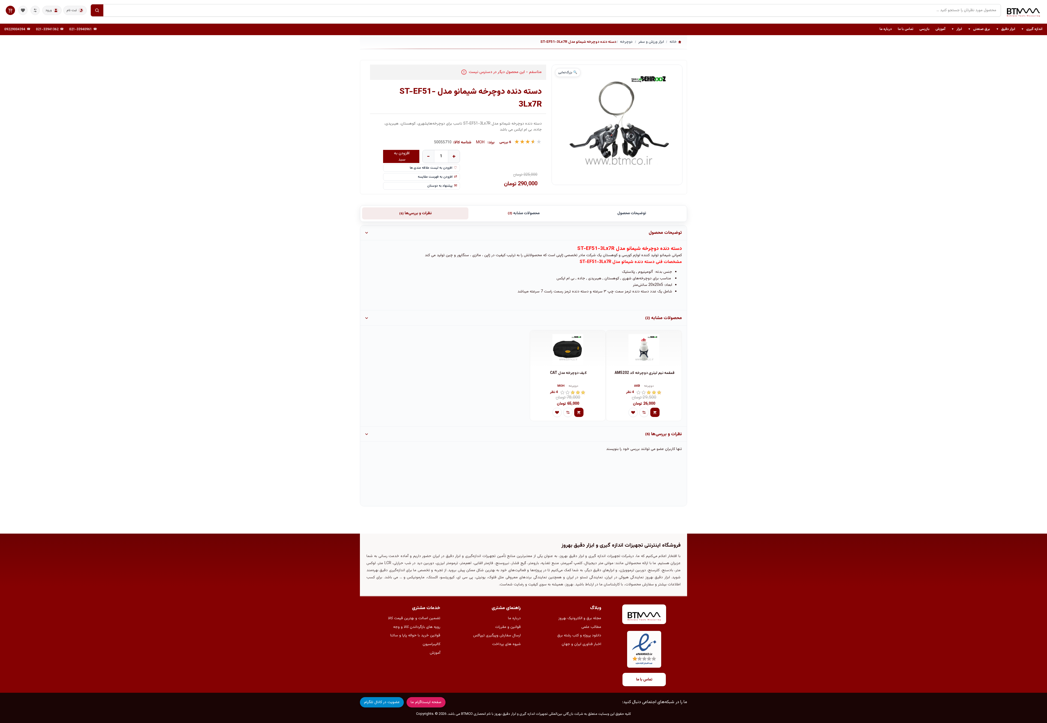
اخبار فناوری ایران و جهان (581, 644)
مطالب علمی (591, 627)
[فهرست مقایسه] (35, 10)
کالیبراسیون (431, 644)
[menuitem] (1031, 29)
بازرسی (924, 29)
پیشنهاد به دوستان (440, 185)
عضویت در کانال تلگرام (382, 702)
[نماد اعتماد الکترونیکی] (644, 649)
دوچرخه (649, 386)
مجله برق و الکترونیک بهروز (579, 618)
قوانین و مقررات (508, 627)
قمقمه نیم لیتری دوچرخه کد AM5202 (645, 373)
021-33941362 (47, 29)
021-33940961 (80, 29)
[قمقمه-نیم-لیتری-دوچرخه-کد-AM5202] (644, 349)
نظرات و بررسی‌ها (415, 213)
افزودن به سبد (402, 156)
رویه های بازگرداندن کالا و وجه (416, 627)
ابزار (956, 29)
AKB (637, 386)
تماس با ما (905, 29)
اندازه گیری (1031, 29)
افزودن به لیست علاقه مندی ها (431, 167)
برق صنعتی (979, 29)
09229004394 (14, 29)
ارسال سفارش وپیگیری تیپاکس (497, 636)
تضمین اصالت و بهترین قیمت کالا (414, 618)
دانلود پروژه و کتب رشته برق (579, 636)
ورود (49, 10)
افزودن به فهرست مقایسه (435, 176)
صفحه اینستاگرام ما (426, 702)
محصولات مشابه (524, 213)
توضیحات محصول (631, 213)
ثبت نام (72, 10)
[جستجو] (97, 10)
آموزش (940, 29)
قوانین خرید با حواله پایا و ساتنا (415, 636)
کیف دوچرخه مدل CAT (568, 373)
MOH (480, 143)
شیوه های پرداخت (506, 644)
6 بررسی (505, 142)
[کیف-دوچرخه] (568, 349)
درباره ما (886, 29)
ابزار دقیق (1005, 29)
